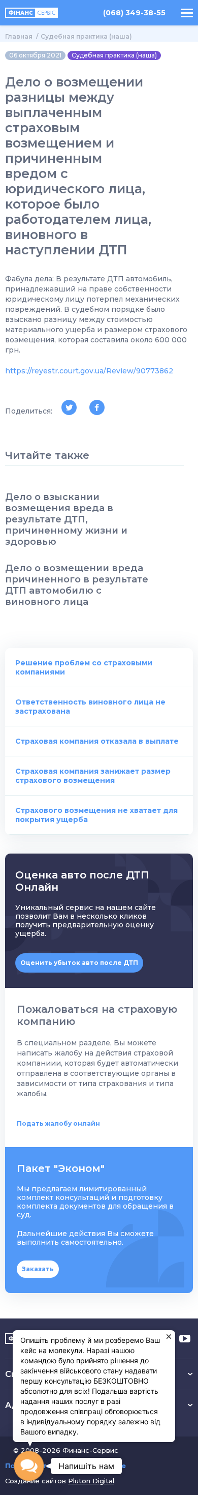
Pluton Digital (91, 1481)
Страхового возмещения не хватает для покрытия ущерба (96, 815)
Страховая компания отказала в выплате (97, 741)
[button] (29, 1466)
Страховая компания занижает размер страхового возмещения (93, 776)
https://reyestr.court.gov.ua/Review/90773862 (89, 370)
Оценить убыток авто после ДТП (79, 962)
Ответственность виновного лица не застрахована (90, 706)
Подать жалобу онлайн (58, 1123)
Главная (18, 36)
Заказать (38, 1269)
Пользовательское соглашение (65, 1466)
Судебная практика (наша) (86, 36)
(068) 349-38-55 (134, 13)
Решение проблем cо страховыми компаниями (83, 667)
